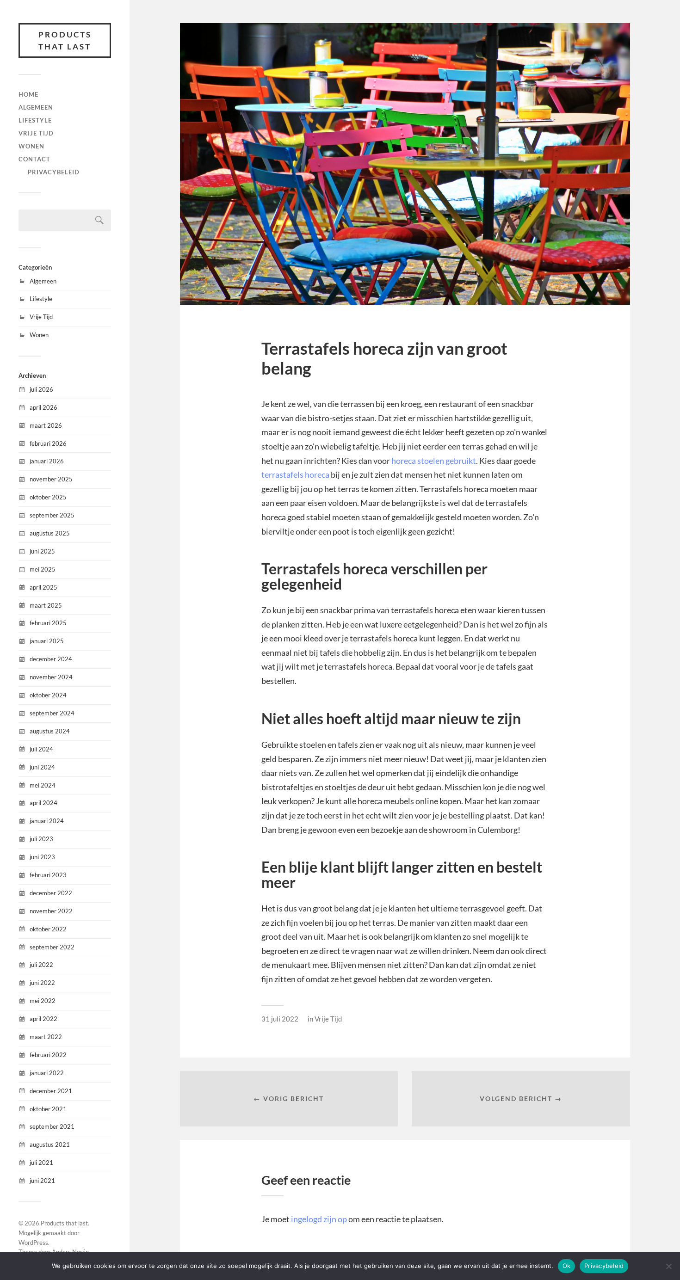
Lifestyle (35, 120)
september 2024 (52, 713)
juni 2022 (42, 982)
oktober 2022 (48, 929)
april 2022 (43, 1018)
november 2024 (51, 677)
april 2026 (43, 407)
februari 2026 (48, 443)
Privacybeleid (54, 172)
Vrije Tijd (36, 133)
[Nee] (668, 1266)
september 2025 (52, 515)
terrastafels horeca (295, 474)
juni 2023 (42, 857)
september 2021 (52, 1126)
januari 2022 (47, 1073)
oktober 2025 (48, 497)
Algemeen (36, 107)
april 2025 (43, 587)
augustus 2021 (50, 1144)
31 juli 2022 (279, 1019)
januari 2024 (47, 821)
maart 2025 (46, 605)
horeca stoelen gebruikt (433, 460)
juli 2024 (41, 749)
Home (28, 94)
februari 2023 (48, 875)
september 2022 (52, 947)
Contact (34, 159)
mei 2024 (43, 785)
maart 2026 (46, 425)
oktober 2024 (48, 695)
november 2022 (51, 911)
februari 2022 (48, 1054)
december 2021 (51, 1091)
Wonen (31, 146)
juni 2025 (42, 551)
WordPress (33, 1242)
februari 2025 (48, 623)
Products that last (65, 40)
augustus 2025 (50, 533)
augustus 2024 (50, 731)
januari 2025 (47, 641)
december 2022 (51, 893)
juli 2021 (41, 1162)
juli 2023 (41, 839)
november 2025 (51, 479)
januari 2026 (47, 461)
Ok (567, 1265)
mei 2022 (43, 1000)
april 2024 (43, 802)
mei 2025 (43, 569)
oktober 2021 (48, 1109)
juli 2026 (41, 389)
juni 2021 (42, 1180)
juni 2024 (42, 767)
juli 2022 (41, 964)
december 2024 (51, 659)
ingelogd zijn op (319, 1219)
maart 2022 (46, 1036)
